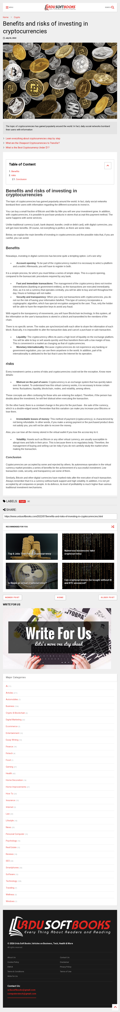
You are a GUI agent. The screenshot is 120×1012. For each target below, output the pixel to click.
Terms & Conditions (15, 971)
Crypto (17, 17)
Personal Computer (15, 834)
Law (8, 814)
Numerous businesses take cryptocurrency (79, 552)
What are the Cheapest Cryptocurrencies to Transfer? (33, 143)
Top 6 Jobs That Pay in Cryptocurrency (29, 553)
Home (5, 17)
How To (9, 793)
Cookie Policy (13, 962)
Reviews (10, 854)
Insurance (10, 800)
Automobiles (12, 699)
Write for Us (12, 976)
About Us (11, 957)
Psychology (11, 841)
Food (8, 760)
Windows (10, 901)
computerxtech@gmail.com (21, 993)
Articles (9, 693)
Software (10, 874)
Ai (7, 686)
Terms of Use (65, 971)
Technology (11, 881)
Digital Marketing (14, 719)
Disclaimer (64, 962)
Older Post (108, 597)
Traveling (10, 888)
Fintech (9, 753)
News (8, 827)
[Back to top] (115, 1007)
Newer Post (12, 597)
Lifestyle (10, 820)
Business (10, 706)
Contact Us (64, 957)
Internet (9, 807)
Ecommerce (12, 726)
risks (13, 175)
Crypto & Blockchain (15, 713)
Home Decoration (14, 780)
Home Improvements (16, 787)
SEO (8, 861)
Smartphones (12, 867)
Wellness (10, 894)
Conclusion (21, 179)
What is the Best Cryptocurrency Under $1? (27, 147)
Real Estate (11, 847)
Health (9, 773)
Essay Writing (12, 740)
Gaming (9, 767)
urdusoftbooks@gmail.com (21, 990)
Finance (9, 746)
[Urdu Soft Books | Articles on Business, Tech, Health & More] (60, 7)
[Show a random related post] (112, 526)
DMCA (10, 967)
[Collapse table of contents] (107, 165)
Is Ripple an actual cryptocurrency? (27, 583)
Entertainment (12, 733)
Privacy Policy (65, 967)
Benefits (15, 171)
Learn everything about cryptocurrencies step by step (33, 138)
